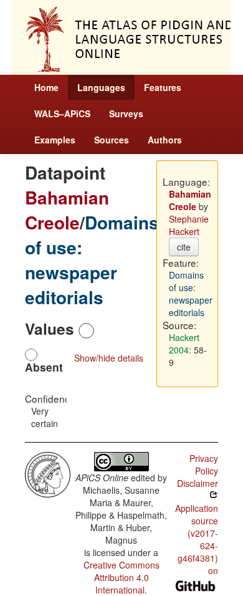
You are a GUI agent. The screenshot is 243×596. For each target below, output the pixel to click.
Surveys (126, 113)
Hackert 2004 (184, 343)
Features (162, 87)
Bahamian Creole (67, 210)
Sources (111, 139)
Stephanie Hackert (189, 225)
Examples (54, 139)
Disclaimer (197, 483)
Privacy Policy (203, 464)
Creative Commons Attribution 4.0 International (121, 577)
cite (184, 247)
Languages (101, 87)
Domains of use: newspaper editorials (92, 259)
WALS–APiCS (62, 113)
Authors (165, 139)
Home (46, 87)
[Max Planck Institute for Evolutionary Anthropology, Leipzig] (47, 473)
